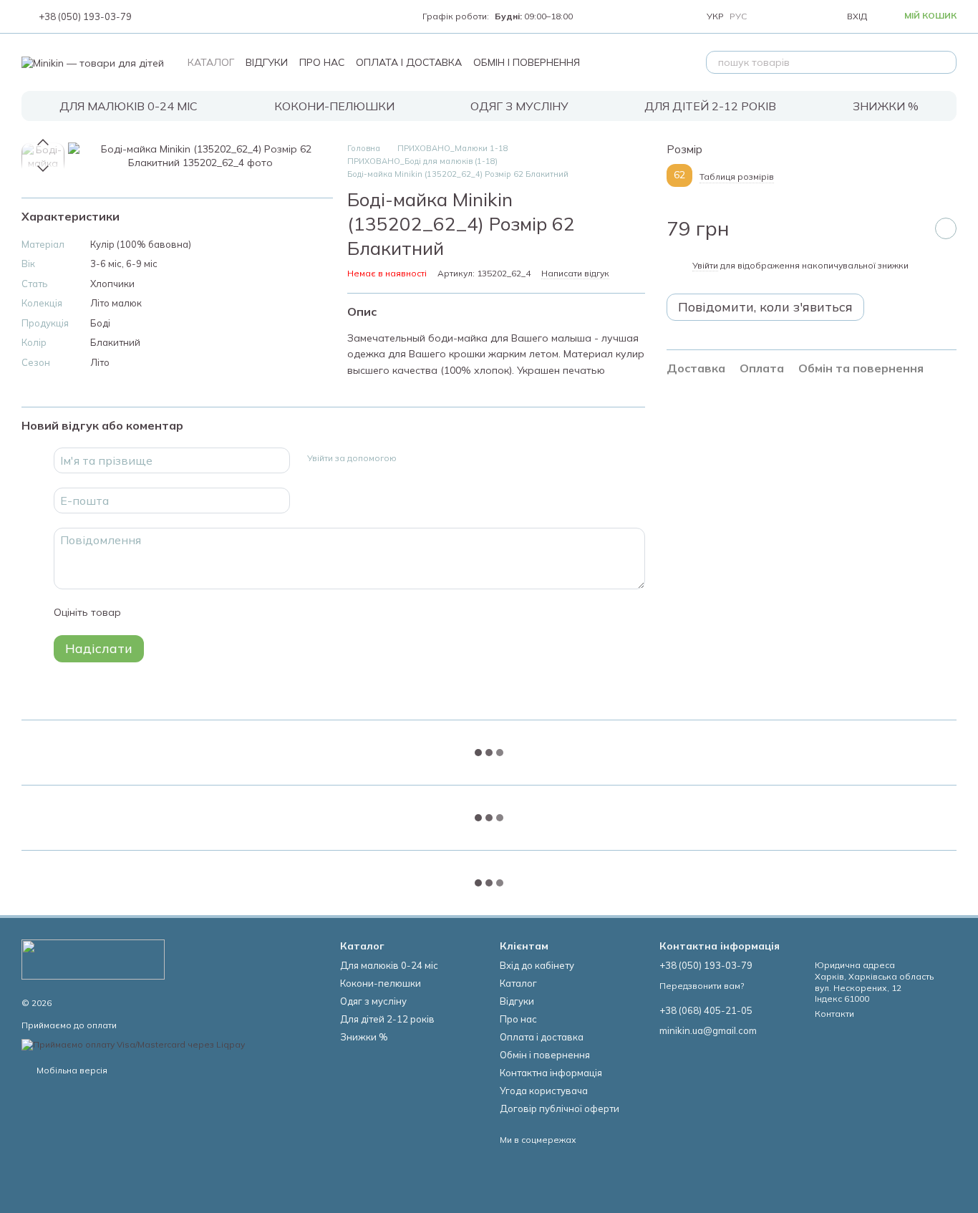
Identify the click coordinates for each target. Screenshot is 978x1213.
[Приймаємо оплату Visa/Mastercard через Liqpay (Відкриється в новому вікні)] (133, 1043)
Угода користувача (544, 1090)
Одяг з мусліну (519, 106)
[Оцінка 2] (167, 612)
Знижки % (886, 106)
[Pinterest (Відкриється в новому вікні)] (223, 16)
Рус (738, 16)
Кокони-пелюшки (334, 106)
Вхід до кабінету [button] (537, 965)
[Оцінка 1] (144, 612)
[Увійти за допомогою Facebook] (412, 458)
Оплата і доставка (409, 62)
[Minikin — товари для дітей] (93, 958)
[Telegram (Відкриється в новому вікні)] (206, 16)
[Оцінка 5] (236, 612)
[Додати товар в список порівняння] (910, 228)
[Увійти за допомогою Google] (435, 458)
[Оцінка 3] (190, 612)
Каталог (211, 62)
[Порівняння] (771, 16)
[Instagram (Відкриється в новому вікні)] (154, 16)
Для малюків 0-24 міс (128, 106)
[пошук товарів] (945, 62)
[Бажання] (802, 16)
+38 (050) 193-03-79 (85, 16)
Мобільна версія (70, 1070)
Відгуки (267, 62)
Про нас (321, 62)
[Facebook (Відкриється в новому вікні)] (172, 16)
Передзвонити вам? (701, 985)
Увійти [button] (705, 265)
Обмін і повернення (526, 62)
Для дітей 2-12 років (710, 106)
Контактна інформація (551, 1072)
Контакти (834, 1013)
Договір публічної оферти (559, 1108)
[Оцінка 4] (213, 612)
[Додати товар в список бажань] (946, 228)
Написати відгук (575, 273)
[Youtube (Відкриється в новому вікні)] (189, 16)
